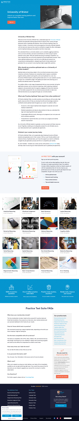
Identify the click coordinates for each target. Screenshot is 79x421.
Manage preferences (12, 418)
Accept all (7, 415)
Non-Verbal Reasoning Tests (60, 331)
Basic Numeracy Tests (59, 338)
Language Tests (32, 395)
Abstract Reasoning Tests (59, 325)
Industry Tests (32, 405)
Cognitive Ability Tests (59, 327)
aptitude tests (53, 143)
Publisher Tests (32, 408)
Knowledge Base (29, 377)
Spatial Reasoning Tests (59, 332)
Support (41, 418)
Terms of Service (24, 418)
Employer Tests (32, 402)
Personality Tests (58, 336)
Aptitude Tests (32, 392)
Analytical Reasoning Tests (60, 344)
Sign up (11, 22)
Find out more (61, 405)
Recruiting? (48, 418)
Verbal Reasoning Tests (59, 320)
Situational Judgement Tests (60, 323)
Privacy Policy (33, 418)
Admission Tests (32, 397)
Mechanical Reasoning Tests (60, 329)
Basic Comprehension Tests (60, 340)
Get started (45, 187)
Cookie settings (67, 418)
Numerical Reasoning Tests (60, 318)
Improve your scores (62, 376)
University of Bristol (55, 39)
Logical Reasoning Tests (59, 334)
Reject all (17, 415)
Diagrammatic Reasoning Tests (61, 321)
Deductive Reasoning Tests (60, 342)
